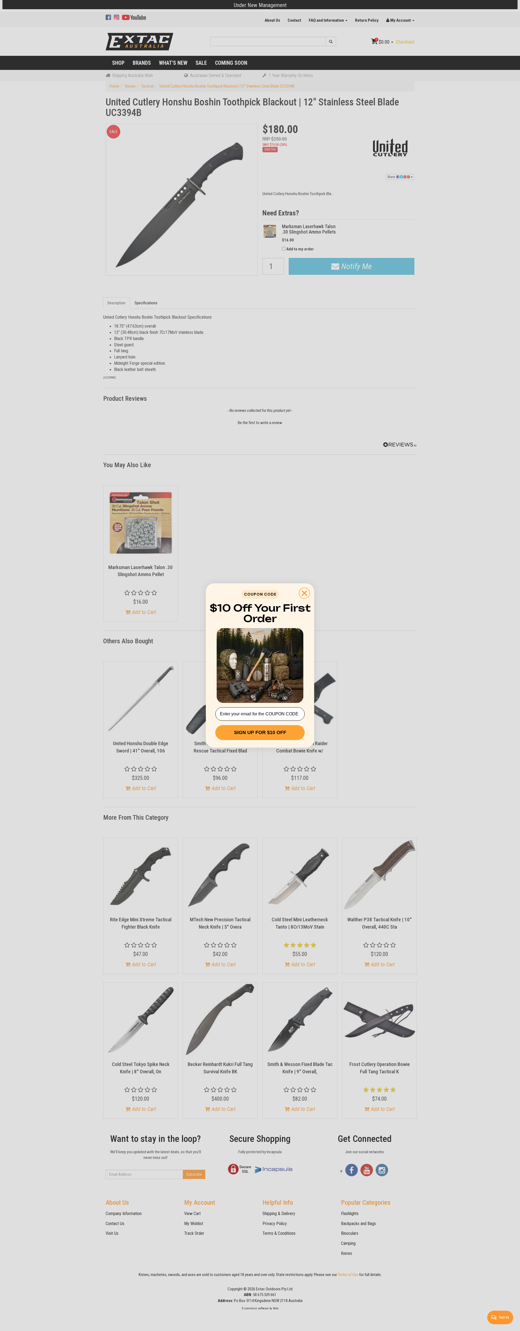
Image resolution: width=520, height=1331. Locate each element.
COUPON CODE (260, 594)
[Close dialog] (304, 593)
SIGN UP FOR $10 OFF (260, 732)
